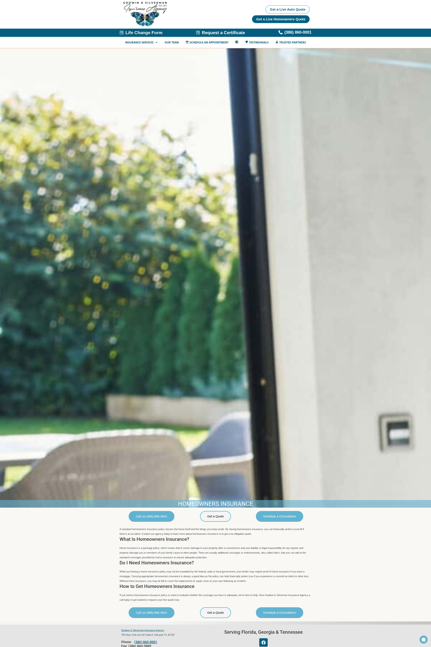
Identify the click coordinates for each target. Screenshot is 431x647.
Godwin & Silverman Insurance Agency (142, 630)
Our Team (172, 42)
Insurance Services (139, 42)
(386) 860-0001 (145, 642)
